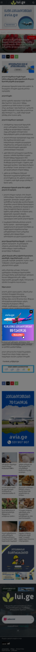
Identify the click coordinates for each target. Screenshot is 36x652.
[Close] (31, 311)
